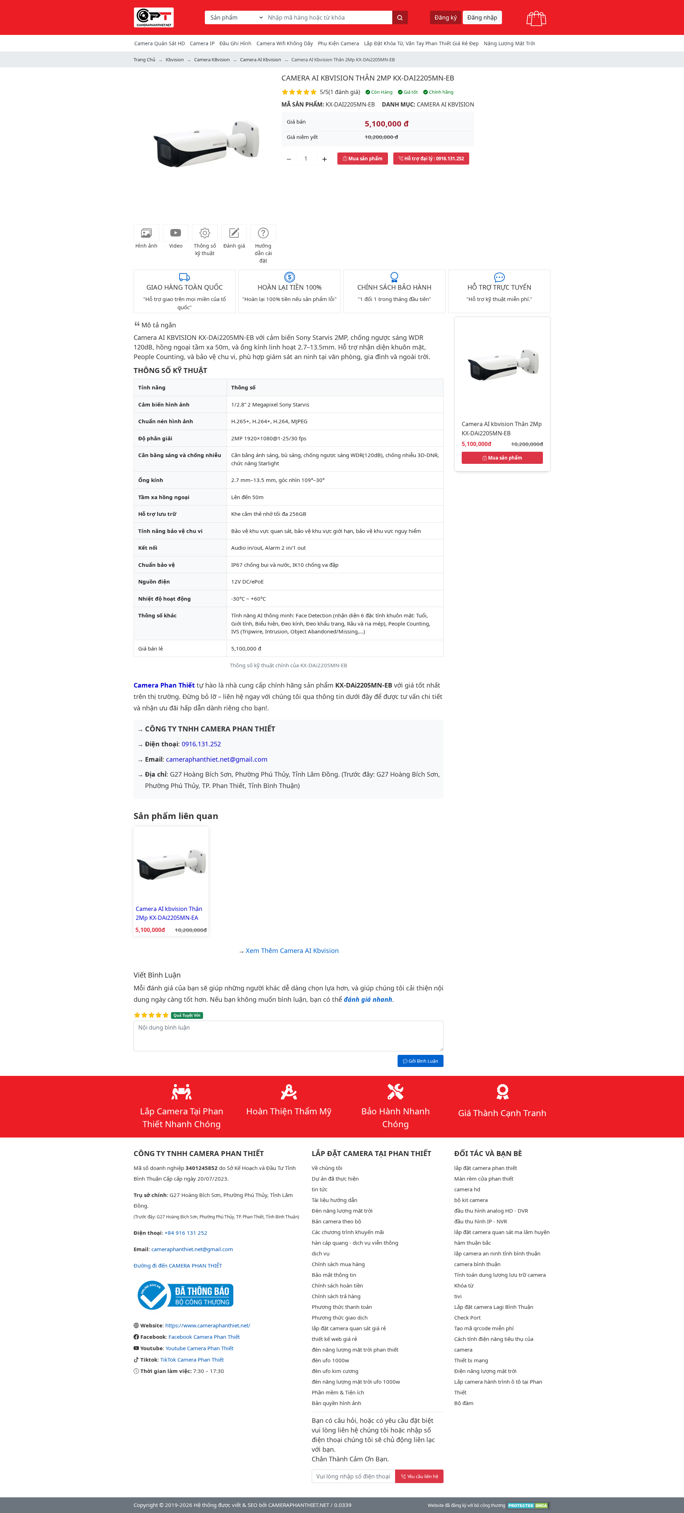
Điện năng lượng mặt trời (485, 1370)
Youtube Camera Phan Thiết (199, 1348)
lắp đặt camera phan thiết (485, 1167)
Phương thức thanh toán (342, 1306)
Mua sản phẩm (365, 158)
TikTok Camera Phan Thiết (192, 1359)
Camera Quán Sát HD (159, 43)
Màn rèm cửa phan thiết (483, 1178)
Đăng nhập (482, 17)
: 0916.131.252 (434, 158)
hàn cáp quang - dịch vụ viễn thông (355, 1242)
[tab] (146, 233)
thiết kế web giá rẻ (334, 1338)
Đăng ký (446, 17)
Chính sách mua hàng (338, 1264)
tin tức (319, 1189)
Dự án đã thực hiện (335, 1178)
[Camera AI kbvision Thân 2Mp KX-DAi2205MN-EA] (171, 863)
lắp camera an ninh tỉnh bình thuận (497, 1253)
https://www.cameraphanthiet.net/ (207, 1325)
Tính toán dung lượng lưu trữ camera (500, 1274)
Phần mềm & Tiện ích (338, 1392)
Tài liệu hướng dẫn (334, 1199)
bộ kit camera (471, 1199)
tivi (458, 1296)
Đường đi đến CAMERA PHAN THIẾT (178, 1265)
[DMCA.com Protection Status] (528, 1504)
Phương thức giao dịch (340, 1317)
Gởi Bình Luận (423, 1061)
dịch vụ (321, 1253)
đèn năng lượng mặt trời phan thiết (355, 1349)
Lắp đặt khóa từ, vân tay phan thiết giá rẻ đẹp (421, 43)
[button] (144, 144)
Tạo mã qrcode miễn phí (484, 1328)
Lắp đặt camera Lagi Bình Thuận (493, 1306)
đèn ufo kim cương (335, 1370)
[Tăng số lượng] (324, 158)
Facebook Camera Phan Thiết (204, 1336)
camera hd (467, 1189)
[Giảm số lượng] (288, 158)
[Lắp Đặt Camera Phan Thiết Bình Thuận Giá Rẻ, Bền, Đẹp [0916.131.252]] (154, 16)
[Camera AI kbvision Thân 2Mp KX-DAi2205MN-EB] (502, 364)
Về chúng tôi (327, 1167)
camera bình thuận (477, 1264)
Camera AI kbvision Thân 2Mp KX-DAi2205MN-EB (367, 78)
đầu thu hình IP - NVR (480, 1221)
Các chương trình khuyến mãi (348, 1231)
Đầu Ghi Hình (235, 43)
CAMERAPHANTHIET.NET (298, 1504)
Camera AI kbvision (445, 104)
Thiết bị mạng (471, 1360)
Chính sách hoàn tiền (337, 1285)
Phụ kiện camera (338, 43)
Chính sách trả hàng (336, 1296)
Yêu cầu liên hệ (422, 1476)
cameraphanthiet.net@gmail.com (217, 759)
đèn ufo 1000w (330, 1360)
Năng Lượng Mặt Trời (509, 43)
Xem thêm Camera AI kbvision (292, 950)
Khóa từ (463, 1285)
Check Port (467, 1317)
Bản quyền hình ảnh (336, 1402)
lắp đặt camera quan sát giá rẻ (349, 1328)
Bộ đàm (463, 1402)
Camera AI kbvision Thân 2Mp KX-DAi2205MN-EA (169, 913)
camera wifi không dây (284, 43)
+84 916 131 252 (186, 1232)
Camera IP (202, 43)
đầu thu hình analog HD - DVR (491, 1210)
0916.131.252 (201, 744)
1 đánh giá (344, 92)
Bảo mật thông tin (334, 1274)
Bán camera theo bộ (336, 1221)
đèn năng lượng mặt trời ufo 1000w (356, 1381)
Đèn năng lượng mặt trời (342, 1210)
